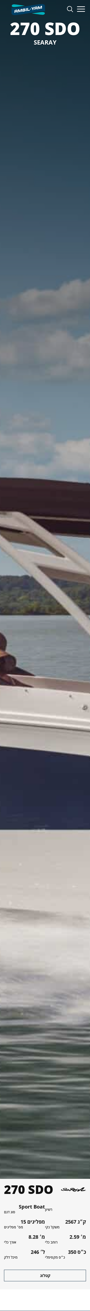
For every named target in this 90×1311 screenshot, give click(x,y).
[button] (81, 9)
